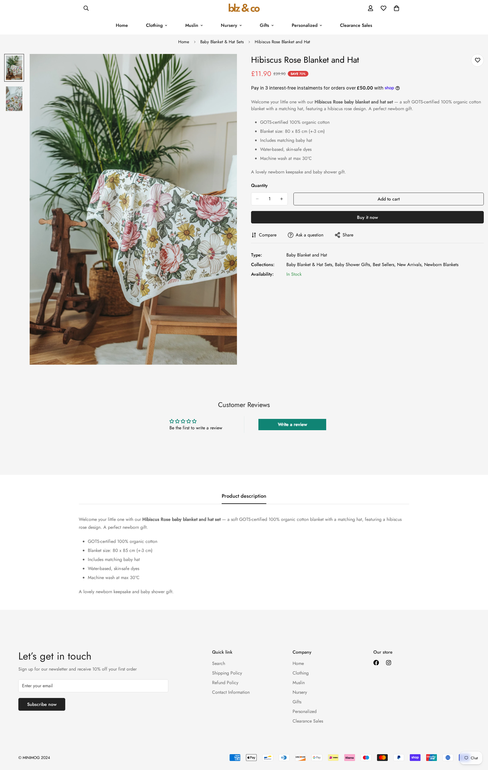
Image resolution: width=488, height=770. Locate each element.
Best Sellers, (384, 264)
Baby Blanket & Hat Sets (222, 42)
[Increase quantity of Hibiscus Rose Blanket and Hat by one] (281, 199)
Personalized (304, 25)
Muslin (191, 25)
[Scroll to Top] (476, 739)
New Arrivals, (410, 264)
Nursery (229, 25)
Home (122, 25)
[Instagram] (388, 662)
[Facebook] (376, 662)
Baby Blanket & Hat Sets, (310, 264)
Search (218, 663)
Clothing (154, 25)
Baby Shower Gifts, (353, 264)
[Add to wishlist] (477, 60)
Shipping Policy (227, 673)
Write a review (292, 424)
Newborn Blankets (441, 264)
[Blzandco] (244, 8)
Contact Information (231, 692)
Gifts (264, 25)
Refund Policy (225, 682)
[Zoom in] (225, 66)
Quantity (259, 185)
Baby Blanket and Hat (306, 255)
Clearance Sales (356, 25)
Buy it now (367, 217)
